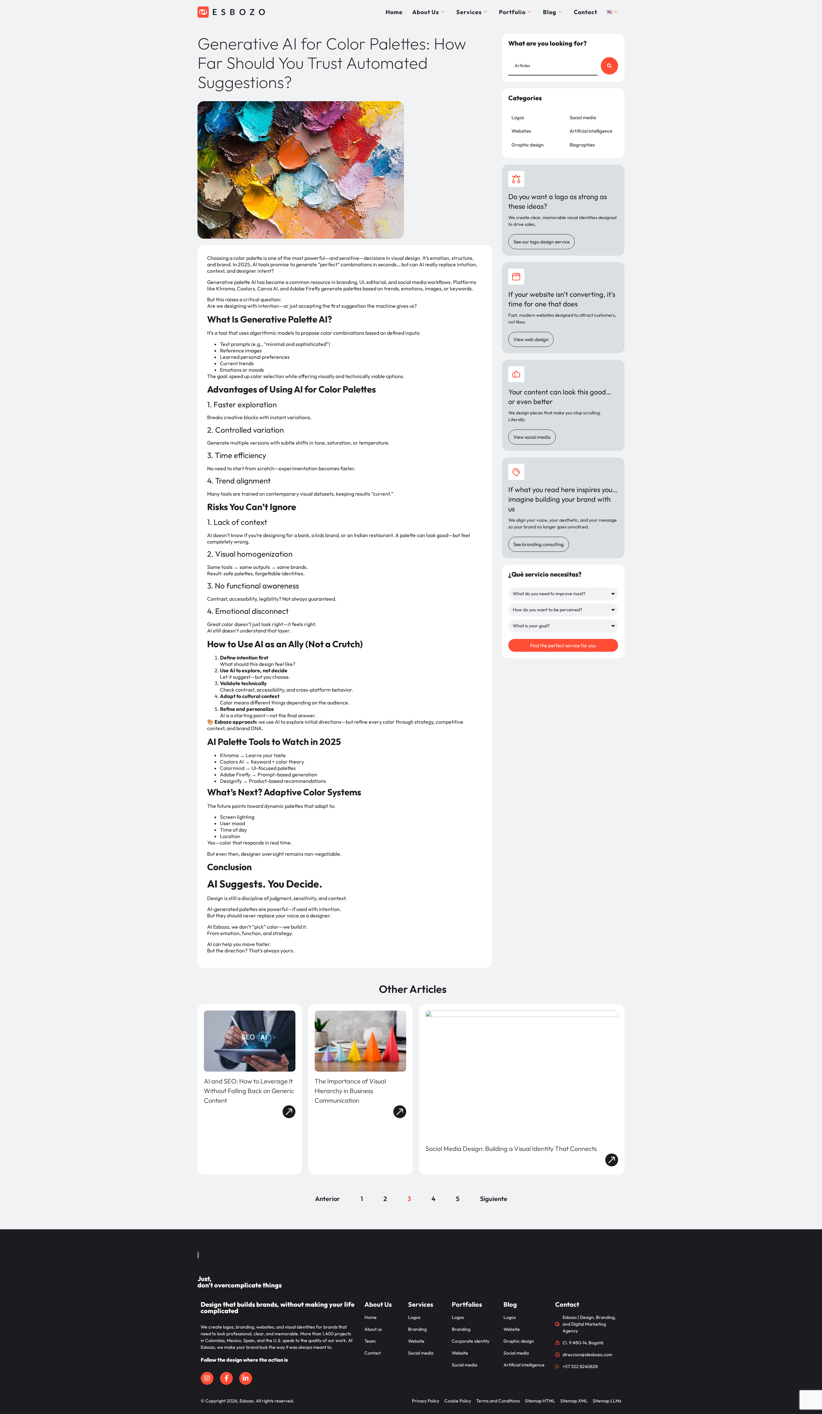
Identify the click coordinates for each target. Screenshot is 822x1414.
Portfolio (512, 12)
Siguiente (493, 1199)
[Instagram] (207, 1378)
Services (469, 12)
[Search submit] (609, 66)
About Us (425, 12)
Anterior (327, 1199)
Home (394, 12)
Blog (549, 12)
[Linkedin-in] (245, 1378)
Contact (585, 12)
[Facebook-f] (226, 1378)
